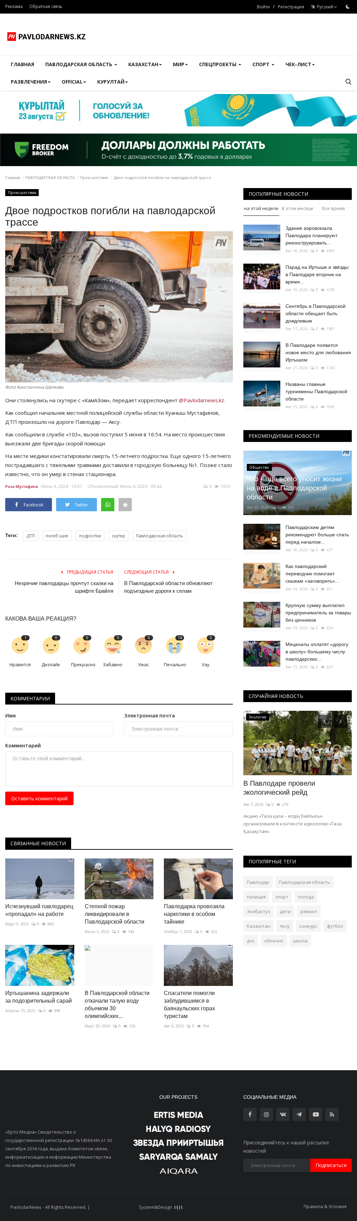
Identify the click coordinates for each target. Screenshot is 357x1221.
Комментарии (30, 698)
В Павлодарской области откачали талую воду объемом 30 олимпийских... (117, 1004)
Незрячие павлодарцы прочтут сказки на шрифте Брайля (64, 587)
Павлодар (258, 882)
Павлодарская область (159, 536)
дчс (251, 941)
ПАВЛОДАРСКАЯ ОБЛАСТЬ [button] (79, 64)
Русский (324, 7)
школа (300, 941)
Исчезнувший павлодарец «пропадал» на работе (39, 910)
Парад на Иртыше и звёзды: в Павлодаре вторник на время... (318, 274)
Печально (175, 664)
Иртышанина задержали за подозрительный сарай (38, 997)
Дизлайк (50, 664)
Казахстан (258, 926)
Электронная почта (149, 715)
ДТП (30, 536)
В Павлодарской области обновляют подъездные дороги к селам (168, 587)
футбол (335, 926)
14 (180, 637)
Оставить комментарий (39, 798)
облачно (273, 941)
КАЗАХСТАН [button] (143, 64)
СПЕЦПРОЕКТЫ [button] (218, 64)
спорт (281, 897)
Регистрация (291, 7)
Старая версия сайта (114, 1207)
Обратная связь (45, 6)
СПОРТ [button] (261, 64)
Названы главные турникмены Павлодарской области (316, 391)
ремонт (309, 911)
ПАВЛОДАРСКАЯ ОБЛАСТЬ (50, 177)
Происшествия (94, 177)
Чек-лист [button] (298, 64)
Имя (10, 715)
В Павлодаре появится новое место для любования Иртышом (318, 352)
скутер (118, 536)
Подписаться (331, 1165)
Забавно (112, 664)
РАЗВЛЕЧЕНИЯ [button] (29, 81)
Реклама (14, 6)
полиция (256, 897)
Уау (206, 664)
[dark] (348, 6)
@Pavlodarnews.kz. (202, 400)
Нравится (20, 664)
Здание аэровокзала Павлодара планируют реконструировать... (311, 235)
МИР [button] (178, 64)
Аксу (285, 926)
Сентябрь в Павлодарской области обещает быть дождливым (315, 313)
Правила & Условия (325, 1206)
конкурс (308, 926)
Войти (263, 7)
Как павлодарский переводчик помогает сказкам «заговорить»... (312, 573)
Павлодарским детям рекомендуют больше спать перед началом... (317, 534)
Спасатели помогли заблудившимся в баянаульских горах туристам (189, 1004)
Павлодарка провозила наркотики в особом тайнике (194, 914)
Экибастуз (258, 911)
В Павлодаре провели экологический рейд (279, 787)
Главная (22, 64)
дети (285, 911)
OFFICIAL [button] (72, 81)
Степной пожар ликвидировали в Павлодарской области (114, 914)
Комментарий (23, 745)
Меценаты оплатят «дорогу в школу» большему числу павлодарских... (317, 651)
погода (306, 897)
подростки (90, 536)
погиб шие (57, 536)
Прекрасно (83, 664)
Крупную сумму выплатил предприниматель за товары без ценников (318, 612)
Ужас (143, 664)
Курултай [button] (110, 81)
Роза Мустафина (21, 486)
